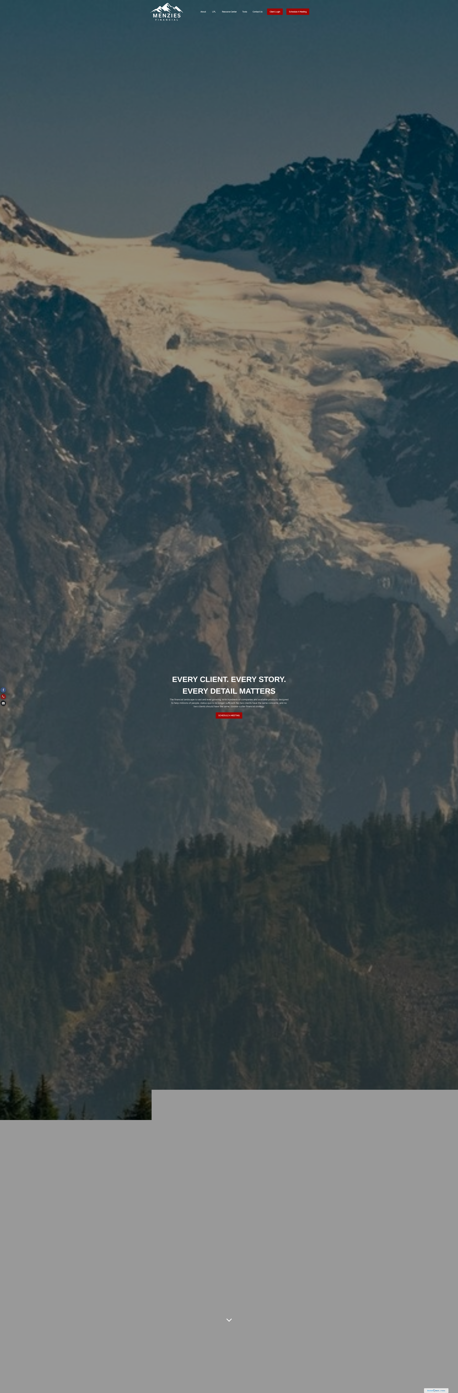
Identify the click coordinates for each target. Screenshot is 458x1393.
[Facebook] (3, 690)
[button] (203, 12)
